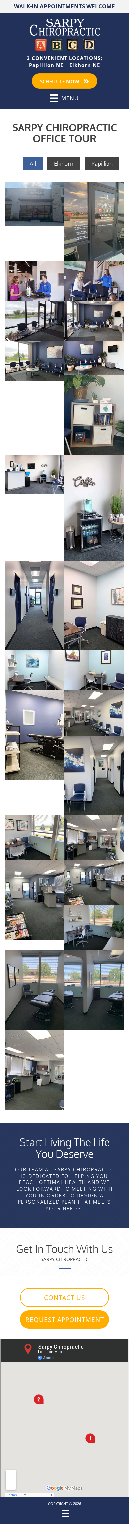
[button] (64, 1297)
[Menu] (64, 1513)
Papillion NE (46, 65)
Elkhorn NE (84, 65)
